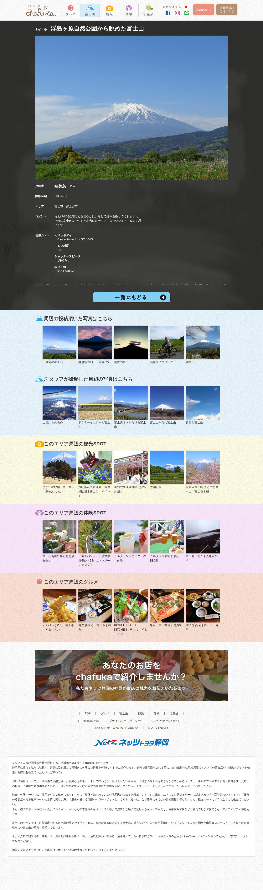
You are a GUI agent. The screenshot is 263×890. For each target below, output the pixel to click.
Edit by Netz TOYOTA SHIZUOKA (116, 727)
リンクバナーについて (165, 720)
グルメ (105, 713)
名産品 (174, 713)
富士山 (123, 713)
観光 (141, 713)
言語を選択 (172, 6)
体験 (157, 713)
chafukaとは (204, 9)
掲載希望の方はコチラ (227, 9)
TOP (88, 713)
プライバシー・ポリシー (125, 720)
